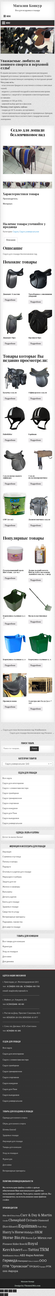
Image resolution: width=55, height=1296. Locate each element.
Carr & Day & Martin (36, 1215)
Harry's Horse (13, 1232)
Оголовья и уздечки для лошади (16, 872)
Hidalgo (29, 1232)
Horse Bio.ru (14, 1238)
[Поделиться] (6, 1290)
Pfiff (49, 1238)
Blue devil (7, 1216)
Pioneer (7, 1244)
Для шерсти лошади (11, 927)
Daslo (33, 1220)
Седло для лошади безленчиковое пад (27, 132)
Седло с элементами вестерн (15, 788)
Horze (29, 1238)
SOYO (25, 1250)
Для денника (8, 961)
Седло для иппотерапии (13, 783)
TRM (44, 1249)
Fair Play (42, 1227)
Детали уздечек (9, 897)
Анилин (38, 1255)
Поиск (34, 748)
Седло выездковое (10, 818)
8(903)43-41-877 (30, 1017)
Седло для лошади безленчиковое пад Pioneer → (32, 733)
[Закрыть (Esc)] (2, 1290)
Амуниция (6, 852)
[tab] (10, 240)
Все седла (7, 778)
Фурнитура (7, 946)
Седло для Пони (9, 813)
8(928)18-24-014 (14, 1017)
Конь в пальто (33, 1261)
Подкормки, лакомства (12, 922)
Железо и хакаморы (11, 887)
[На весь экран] (10, 1290)
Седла (15, 232)
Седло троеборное (10, 793)
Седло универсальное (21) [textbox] (27, 764)
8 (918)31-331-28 (14, 986)
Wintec (16, 1256)
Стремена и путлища (11, 857)
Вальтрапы (7, 892)
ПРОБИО (34, 1266)
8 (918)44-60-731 (32, 986)
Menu (9, 16)
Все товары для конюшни (13, 941)
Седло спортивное (10, 803)
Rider (16, 1244)
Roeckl (23, 1244)
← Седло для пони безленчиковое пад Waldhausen (23, 730)
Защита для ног (9, 882)
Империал (23, 1261)
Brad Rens (16, 1216)
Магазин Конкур (27, 5)
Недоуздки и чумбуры (12, 877)
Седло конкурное (10, 808)
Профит (43, 1267)
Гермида (10, 1260)
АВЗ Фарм (26, 1255)
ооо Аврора (10, 1271)
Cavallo (5, 1221)
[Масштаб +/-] (15, 1290)
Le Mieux (40, 1238)
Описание (10, 240)
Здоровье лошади (10, 907)
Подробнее (10, 300)
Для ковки (6, 956)
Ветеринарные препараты (13, 917)
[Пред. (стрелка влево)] (2, 1294)
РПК (48, 1266)
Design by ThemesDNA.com (27, 1286)
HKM (38, 1232)
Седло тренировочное (12, 798)
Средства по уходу (10, 912)
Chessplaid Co (19, 1220)
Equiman (27, 1226)
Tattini (33, 1250)
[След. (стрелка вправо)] (6, 1294)
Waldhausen (8, 1256)
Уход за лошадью (10, 951)
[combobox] (27, 764)
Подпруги (6, 867)
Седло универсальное (29, 232)
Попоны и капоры (9, 862)
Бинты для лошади (10, 902)
